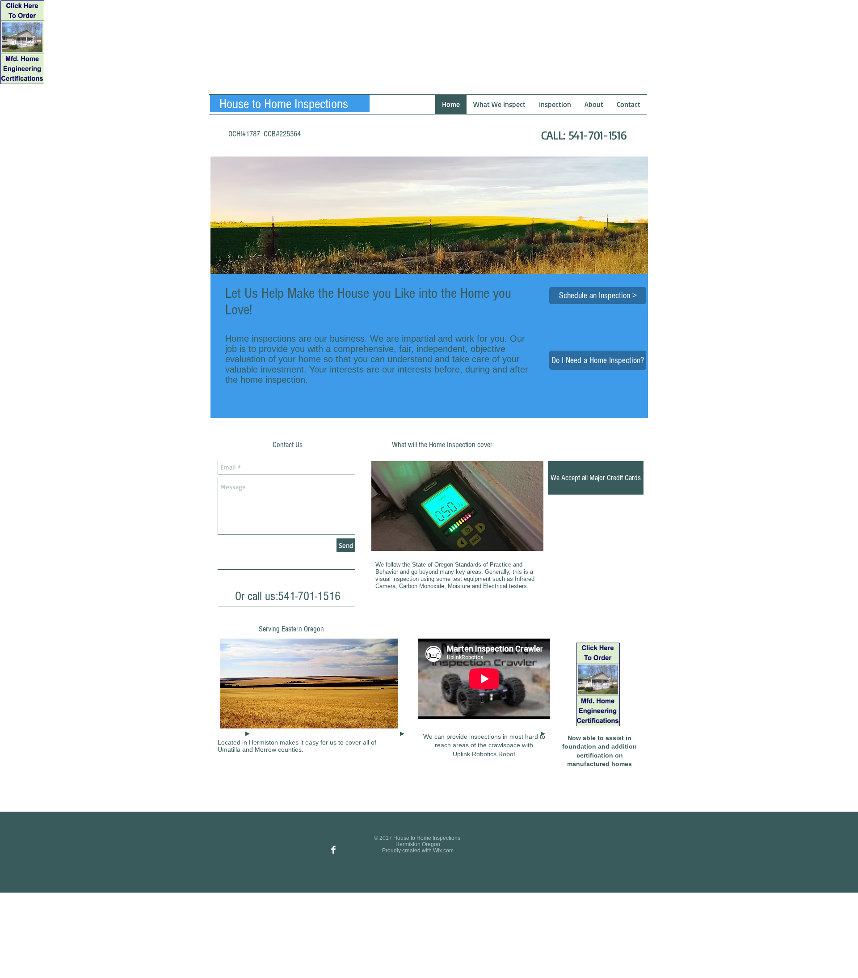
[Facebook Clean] (333, 850)
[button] (596, 478)
